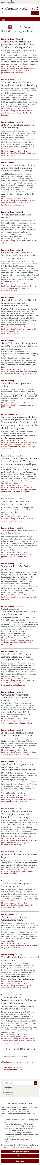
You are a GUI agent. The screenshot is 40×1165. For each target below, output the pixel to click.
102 (34, 1049)
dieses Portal (9, 1092)
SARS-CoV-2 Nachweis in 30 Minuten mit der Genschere (15, 503)
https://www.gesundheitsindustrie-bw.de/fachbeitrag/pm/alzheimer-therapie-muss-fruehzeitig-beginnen (19, 871)
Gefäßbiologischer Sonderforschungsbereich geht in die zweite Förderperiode (18, 612)
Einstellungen (20, 1161)
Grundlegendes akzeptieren (20, 1152)
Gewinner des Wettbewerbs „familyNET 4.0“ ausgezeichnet (16, 696)
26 (15, 1049)
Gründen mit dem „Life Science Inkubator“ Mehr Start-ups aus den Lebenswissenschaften (18, 256)
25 (10, 27)
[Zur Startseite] (20, 8)
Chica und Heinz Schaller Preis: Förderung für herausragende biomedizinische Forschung (16, 814)
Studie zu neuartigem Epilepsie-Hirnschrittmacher (16, 885)
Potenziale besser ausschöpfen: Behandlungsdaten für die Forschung (19, 84)
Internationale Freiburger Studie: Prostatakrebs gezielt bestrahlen (17, 734)
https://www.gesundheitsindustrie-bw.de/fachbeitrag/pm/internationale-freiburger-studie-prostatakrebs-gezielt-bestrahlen (19, 752)
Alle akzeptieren (20, 1156)
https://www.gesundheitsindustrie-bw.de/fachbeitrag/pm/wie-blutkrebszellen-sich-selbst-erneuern (19, 240)
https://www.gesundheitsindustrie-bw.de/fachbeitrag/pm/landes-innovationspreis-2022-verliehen (19, 405)
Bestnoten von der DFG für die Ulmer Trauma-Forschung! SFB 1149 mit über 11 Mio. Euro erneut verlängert (20, 462)
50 (16, 27)
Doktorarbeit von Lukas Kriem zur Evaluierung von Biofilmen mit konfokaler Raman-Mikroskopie (18, 168)
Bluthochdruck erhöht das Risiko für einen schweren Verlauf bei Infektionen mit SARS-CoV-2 (19, 303)
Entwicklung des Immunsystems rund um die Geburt (20, 959)
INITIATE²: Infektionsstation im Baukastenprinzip (17, 126)
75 (21, 27)
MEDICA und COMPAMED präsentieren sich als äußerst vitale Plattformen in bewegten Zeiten (17, 45)
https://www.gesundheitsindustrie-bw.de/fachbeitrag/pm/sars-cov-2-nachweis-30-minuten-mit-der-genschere (18, 518)
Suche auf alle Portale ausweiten (15, 1056)
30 (28, 1049)
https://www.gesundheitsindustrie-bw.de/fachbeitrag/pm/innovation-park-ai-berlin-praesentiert (19, 597)
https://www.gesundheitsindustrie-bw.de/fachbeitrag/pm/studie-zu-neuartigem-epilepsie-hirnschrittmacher (18, 905)
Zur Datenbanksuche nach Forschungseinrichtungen (13, 1068)
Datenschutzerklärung (30, 1145)
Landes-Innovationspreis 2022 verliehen (16, 385)
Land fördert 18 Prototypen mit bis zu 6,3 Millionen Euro (19, 532)
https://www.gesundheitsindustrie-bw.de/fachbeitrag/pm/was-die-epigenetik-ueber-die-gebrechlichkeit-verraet (19, 945)
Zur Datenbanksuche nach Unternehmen (18, 1062)
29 (24, 1049)
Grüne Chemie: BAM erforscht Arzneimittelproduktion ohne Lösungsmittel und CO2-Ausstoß (17, 657)
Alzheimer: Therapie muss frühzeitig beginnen (19, 856)
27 (18, 1049)
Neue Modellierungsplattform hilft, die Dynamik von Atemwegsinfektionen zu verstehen (18, 767)
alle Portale (8, 1094)
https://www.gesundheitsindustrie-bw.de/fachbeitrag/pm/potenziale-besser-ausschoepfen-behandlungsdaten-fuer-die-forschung (17, 111)
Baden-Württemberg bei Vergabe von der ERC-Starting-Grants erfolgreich (19, 344)
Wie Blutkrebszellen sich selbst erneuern (16, 216)
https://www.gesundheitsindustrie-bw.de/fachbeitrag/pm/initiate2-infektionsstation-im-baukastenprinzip (20, 153)
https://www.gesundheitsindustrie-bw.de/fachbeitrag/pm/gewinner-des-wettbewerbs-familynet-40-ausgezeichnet (16, 721)
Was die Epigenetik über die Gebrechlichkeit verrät (14, 918)
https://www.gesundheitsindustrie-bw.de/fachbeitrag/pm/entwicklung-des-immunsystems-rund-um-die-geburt (16, 985)
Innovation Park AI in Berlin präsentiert (15, 568)
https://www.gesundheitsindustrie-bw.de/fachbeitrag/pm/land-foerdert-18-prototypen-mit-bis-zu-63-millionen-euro (16, 554)
